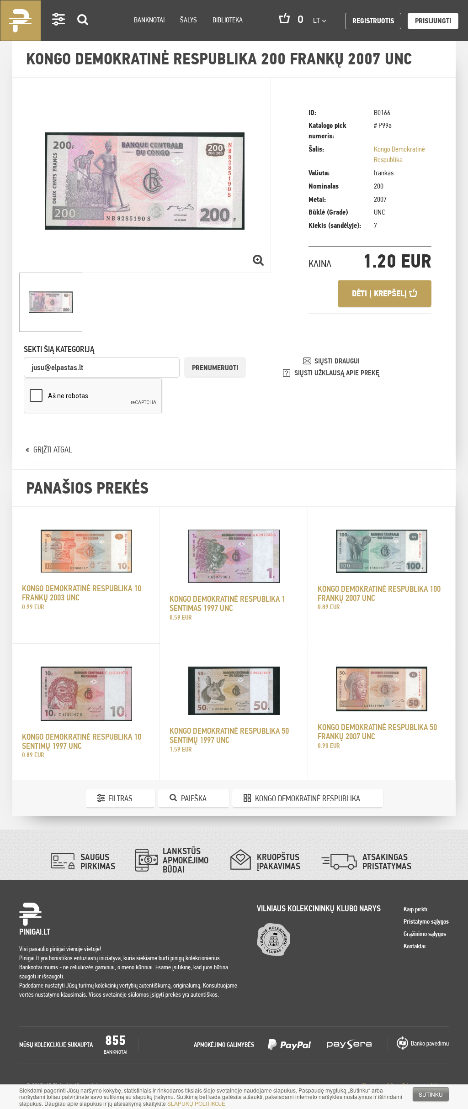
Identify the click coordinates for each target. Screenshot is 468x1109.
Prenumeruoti (215, 367)
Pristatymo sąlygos (426, 921)
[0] (284, 18)
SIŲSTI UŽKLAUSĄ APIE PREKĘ (336, 372)
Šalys (188, 20)
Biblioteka (228, 20)
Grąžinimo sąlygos (425, 933)
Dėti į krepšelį (380, 293)
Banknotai (149, 20)
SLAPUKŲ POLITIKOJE (196, 1103)
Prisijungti (433, 20)
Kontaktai (414, 946)
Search (83, 32)
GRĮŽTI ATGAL (52, 449)
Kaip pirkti (415, 909)
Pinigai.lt (20, 20)
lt (317, 20)
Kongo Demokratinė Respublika (307, 798)
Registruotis (373, 20)
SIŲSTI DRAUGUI (337, 361)
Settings (59, 32)
